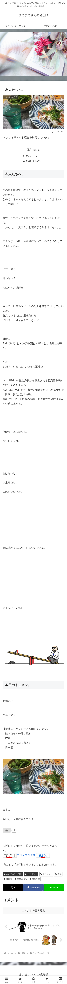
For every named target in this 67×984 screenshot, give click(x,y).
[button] (60, 617)
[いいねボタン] (7, 830)
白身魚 (9, 879)
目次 (29, 149)
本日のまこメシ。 (35, 160)
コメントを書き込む (33, 910)
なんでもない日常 (14, 874)
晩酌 (59, 874)
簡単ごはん (22, 879)
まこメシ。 (32, 874)
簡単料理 (36, 879)
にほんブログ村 (26, 855)
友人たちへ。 (32, 156)
